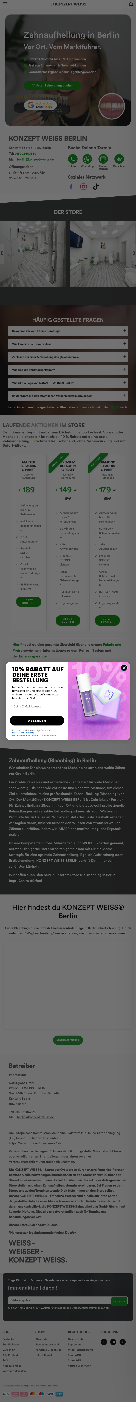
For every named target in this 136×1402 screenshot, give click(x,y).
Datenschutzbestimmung (23, 733)
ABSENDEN (37, 720)
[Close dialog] (124, 668)
